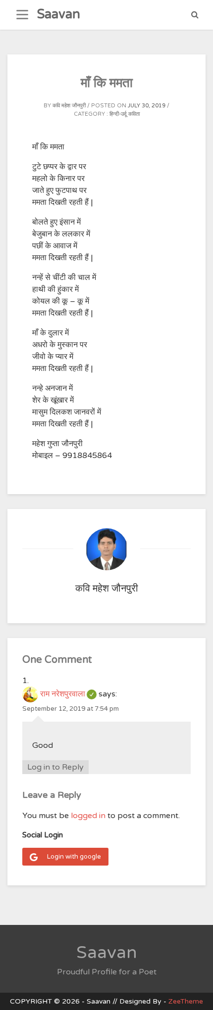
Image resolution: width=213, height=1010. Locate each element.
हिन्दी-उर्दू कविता (124, 114)
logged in (88, 816)
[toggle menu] (22, 15)
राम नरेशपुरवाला (68, 694)
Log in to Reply (55, 767)
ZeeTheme (185, 1001)
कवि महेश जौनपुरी (69, 105)
